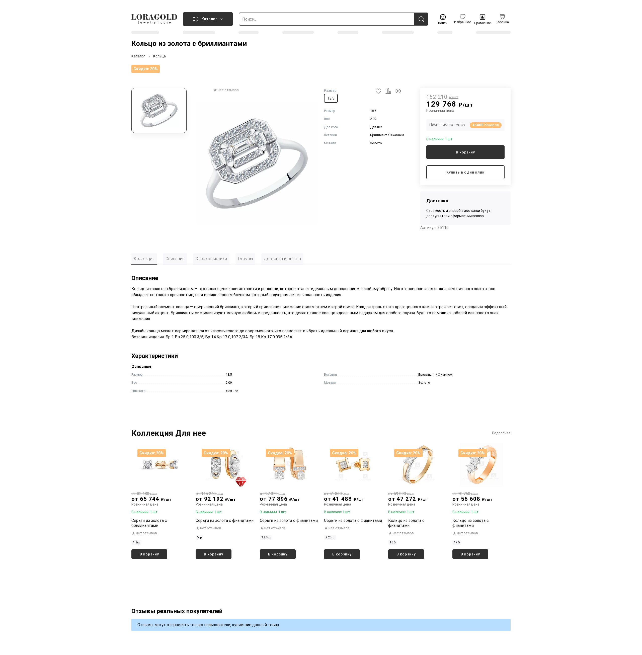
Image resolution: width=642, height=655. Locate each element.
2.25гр (330, 537)
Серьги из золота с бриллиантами (149, 523)
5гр (199, 537)
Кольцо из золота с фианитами (406, 523)
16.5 (393, 542)
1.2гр (136, 542)
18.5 (331, 98)
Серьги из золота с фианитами (225, 520)
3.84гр (265, 537)
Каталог (138, 56)
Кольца (159, 56)
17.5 (457, 542)
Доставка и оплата (282, 258)
